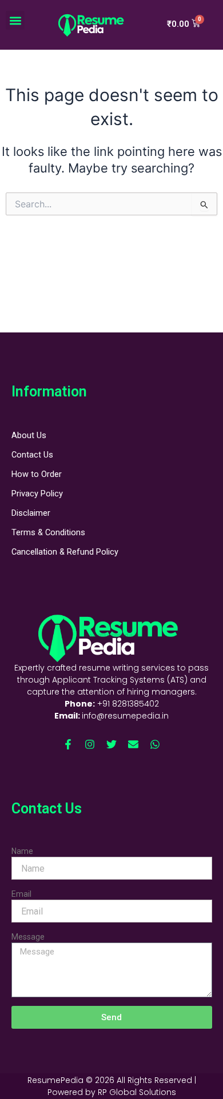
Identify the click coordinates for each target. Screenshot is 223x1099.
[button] (15, 20)
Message (28, 936)
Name (22, 851)
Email (21, 894)
